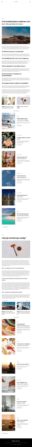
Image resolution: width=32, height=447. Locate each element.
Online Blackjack (5, 433)
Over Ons (15, 444)
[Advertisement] (16, 9)
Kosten (18, 135)
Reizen (3, 18)
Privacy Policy (19, 444)
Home (12, 444)
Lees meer (19, 125)
